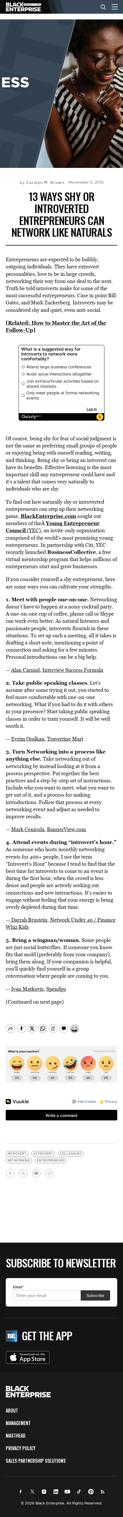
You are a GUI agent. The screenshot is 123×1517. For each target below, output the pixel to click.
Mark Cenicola (27, 829)
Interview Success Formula (72, 670)
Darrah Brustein (29, 919)
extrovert (43, 1154)
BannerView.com (66, 829)
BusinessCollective (71, 552)
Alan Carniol (25, 670)
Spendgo (56, 988)
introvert (17, 1154)
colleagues (71, 1154)
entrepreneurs (51, 1160)
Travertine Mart (65, 738)
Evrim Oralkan (28, 738)
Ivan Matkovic (27, 988)
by (41, 182)
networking (19, 1160)
